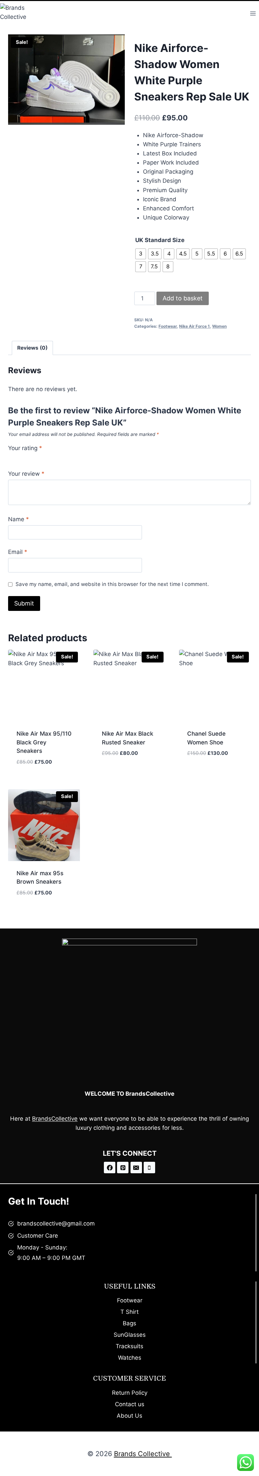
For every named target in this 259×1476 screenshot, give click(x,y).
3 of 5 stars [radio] (26, 457)
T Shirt (129, 1311)
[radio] (141, 254)
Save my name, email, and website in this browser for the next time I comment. (112, 584)
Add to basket (183, 298)
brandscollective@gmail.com (56, 1223)
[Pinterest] (122, 1167)
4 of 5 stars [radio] (33, 457)
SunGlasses (130, 1334)
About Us (129, 1415)
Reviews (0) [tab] (32, 348)
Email (17, 552)
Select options (123, 773)
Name (18, 519)
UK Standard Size (159, 240)
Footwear (168, 326)
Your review (26, 473)
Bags (129, 1323)
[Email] (136, 1167)
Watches (129, 1357)
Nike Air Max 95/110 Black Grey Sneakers (44, 742)
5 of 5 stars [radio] (41, 457)
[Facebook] (109, 1167)
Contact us (129, 1404)
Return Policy (129, 1392)
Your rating (25, 448)
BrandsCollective (55, 1118)
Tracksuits (129, 1346)
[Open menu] (253, 13)
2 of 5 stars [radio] (18, 457)
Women (219, 326)
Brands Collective (143, 1454)
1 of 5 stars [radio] (11, 457)
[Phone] (149, 1167)
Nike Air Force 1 (194, 326)
